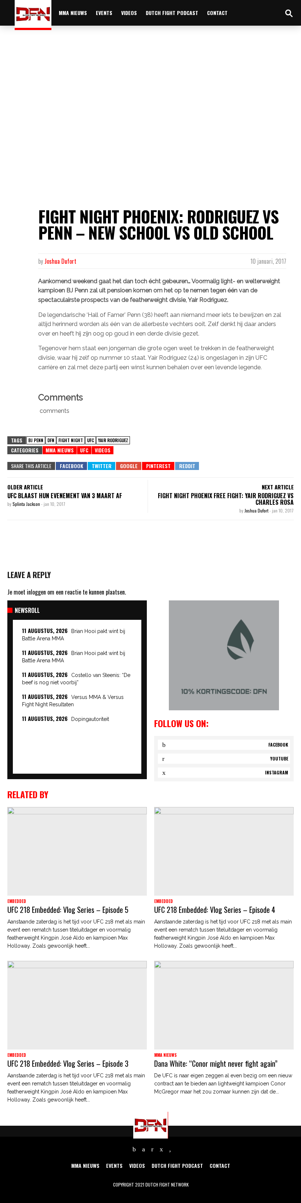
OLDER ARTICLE (25, 487)
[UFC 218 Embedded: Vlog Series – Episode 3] (77, 1005)
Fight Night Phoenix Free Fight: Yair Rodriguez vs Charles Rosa (226, 499)
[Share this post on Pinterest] (158, 466)
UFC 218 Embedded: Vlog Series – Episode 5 (67, 909)
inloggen (36, 592)
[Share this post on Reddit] (187, 466)
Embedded (16, 901)
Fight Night (70, 440)
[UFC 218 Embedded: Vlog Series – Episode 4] (224, 851)
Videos (129, 12)
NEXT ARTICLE (278, 487)
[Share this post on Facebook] (71, 466)
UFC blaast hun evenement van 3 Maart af (64, 495)
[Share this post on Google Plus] (128, 466)
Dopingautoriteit (90, 719)
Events (104, 12)
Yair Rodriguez (113, 440)
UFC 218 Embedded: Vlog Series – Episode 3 (67, 1063)
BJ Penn (35, 440)
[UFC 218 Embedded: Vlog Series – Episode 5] (77, 851)
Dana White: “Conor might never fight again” (216, 1063)
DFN (50, 440)
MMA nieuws (73, 12)
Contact (217, 12)
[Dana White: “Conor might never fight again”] (224, 1005)
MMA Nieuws (60, 450)
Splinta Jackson (26, 504)
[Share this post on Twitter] (101, 466)
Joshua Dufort (60, 261)
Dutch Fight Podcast (172, 12)
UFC (90, 440)
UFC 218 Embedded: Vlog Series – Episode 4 (214, 909)
